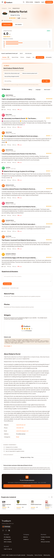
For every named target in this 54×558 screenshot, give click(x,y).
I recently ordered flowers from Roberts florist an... (19, 189)
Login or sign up (8, 549)
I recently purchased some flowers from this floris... (19, 154)
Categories (37, 2)
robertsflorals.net (20, 425)
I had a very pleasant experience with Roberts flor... (19, 99)
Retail (9, 8)
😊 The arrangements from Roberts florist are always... (20, 136)
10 (29, 330)
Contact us (25, 539)
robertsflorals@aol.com (22, 431)
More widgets (7, 346)
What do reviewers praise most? (29, 73)
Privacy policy (30, 555)
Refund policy (47, 555)
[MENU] (2, 2)
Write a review (29, 2)
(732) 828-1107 (20, 428)
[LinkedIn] (9, 530)
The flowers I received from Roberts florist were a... (19, 240)
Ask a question (7, 283)
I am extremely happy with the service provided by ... (19, 258)
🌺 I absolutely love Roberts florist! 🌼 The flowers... (19, 118)
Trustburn (6, 520)
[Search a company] (23, 2)
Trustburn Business (45, 537)
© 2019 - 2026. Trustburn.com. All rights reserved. (13, 555)
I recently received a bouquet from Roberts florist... (19, 207)
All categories (7, 537)
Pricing (42, 539)
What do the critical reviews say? (12, 73)
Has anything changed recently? (11, 76)
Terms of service (38, 555)
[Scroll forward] (52, 497)
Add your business (45, 541)
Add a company (7, 541)
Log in (42, 2)
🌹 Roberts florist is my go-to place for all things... (19, 171)
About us (25, 537)
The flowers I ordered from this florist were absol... (19, 224)
